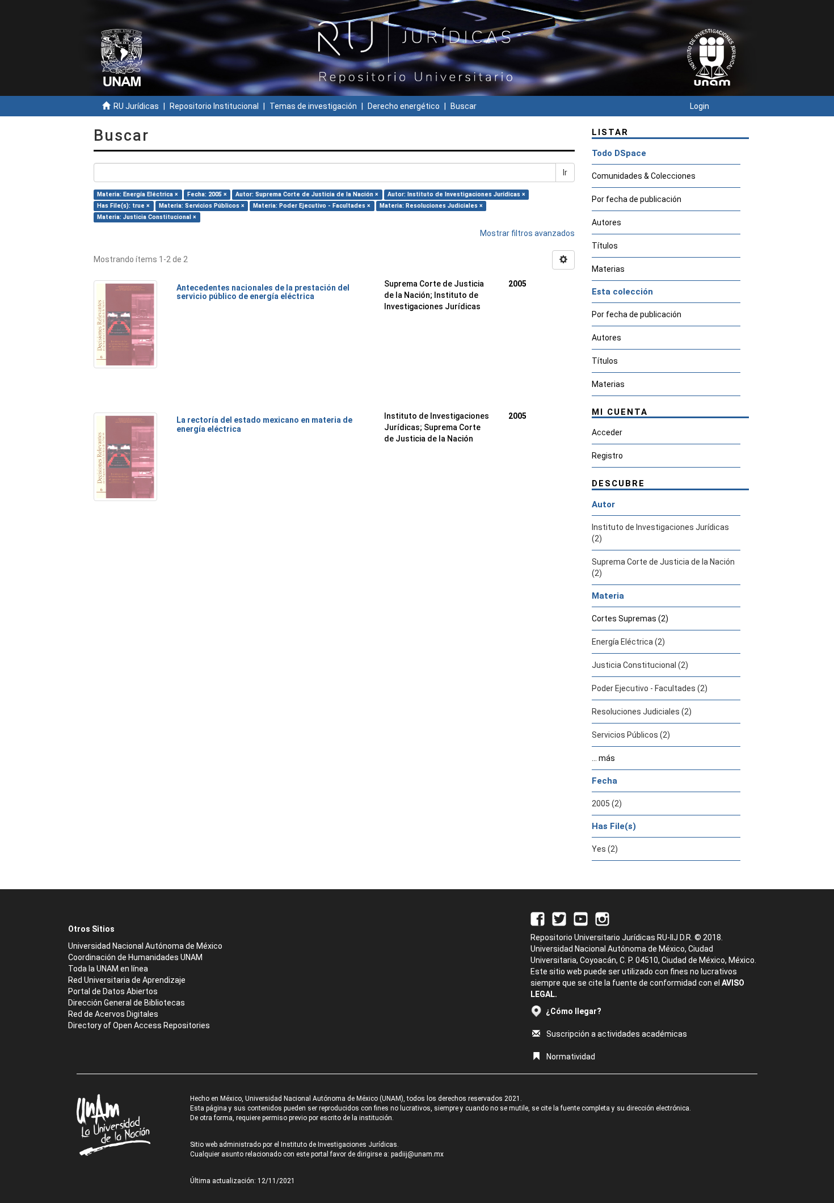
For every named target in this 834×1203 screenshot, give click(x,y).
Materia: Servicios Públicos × (202, 205)
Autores (606, 222)
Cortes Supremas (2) (630, 618)
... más (603, 758)
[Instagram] (602, 918)
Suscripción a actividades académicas (616, 1033)
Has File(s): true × (123, 205)
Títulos (605, 245)
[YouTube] (581, 918)
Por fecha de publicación (636, 199)
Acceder (607, 432)
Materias (608, 269)
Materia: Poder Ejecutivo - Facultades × (311, 205)
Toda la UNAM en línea (108, 968)
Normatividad (570, 1056)
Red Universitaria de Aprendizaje (127, 980)
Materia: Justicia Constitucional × (146, 217)
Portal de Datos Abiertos (113, 991)
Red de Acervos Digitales (113, 1014)
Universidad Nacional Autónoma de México (145, 945)
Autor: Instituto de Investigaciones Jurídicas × (456, 194)
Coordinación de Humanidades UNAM (135, 957)
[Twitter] (559, 918)
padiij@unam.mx (417, 1154)
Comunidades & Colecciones (644, 175)
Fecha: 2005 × (207, 194)
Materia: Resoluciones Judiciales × (431, 205)
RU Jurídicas (136, 106)
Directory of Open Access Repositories (139, 1025)
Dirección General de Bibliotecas (126, 1002)
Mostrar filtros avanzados (527, 233)
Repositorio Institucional (214, 106)
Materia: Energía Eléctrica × (137, 194)
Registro (607, 455)
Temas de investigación (313, 106)
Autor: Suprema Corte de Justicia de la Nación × (306, 194)
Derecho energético (404, 106)
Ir (565, 172)
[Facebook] (537, 918)
